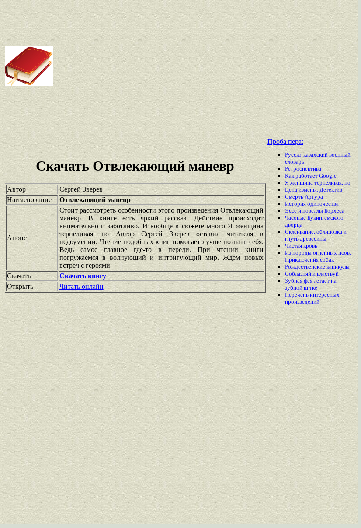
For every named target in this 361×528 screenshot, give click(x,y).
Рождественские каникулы (317, 266)
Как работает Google (311, 175)
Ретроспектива (303, 168)
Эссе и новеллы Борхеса (314, 210)
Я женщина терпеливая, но (318, 182)
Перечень (297, 294)
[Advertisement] (206, 66)
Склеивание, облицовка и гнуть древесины (316, 235)
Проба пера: (285, 141)
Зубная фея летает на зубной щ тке (311, 284)
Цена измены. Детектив (313, 189)
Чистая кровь (301, 245)
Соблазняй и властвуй (312, 273)
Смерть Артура (304, 196)
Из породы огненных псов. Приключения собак (318, 256)
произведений (302, 301)
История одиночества (312, 203)
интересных (325, 294)
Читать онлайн (81, 286)
